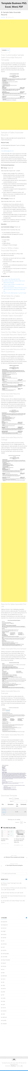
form (3, 969)
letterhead (4, 975)
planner (4, 988)
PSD (3, 994)
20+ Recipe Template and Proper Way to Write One (19, 840)
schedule (4, 1010)
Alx (22, 1065)
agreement (4, 921)
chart (3, 947)
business (4, 934)
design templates (6, 959)
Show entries (14, 798)
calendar (4, 937)
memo (3, 979)
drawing (4, 966)
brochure (4, 928)
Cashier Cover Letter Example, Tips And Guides (14, 293)
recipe (3, 1001)
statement (4, 1017)
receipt (3, 998)
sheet (3, 1014)
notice (3, 985)
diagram (4, 963)
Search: (11, 801)
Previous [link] (17, 822)
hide (8, 50)
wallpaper (4, 1023)
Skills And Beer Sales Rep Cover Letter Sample (12, 892)
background (5, 924)
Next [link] (25, 822)
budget (3, 931)
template (4, 1020)
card (3, 940)
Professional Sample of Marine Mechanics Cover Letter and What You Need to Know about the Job (15, 289)
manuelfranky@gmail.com (7, 151)
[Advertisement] (14, 33)
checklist (4, 950)
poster (3, 991)
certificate (4, 944)
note (3, 982)
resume (3, 17)
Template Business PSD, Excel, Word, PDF (14, 5)
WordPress (13, 1065)
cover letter (4, 956)
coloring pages (5, 953)
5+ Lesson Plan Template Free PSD (11, 279)
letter (3, 972)
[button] (5, 804)
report (3, 1004)
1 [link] (21, 822)
